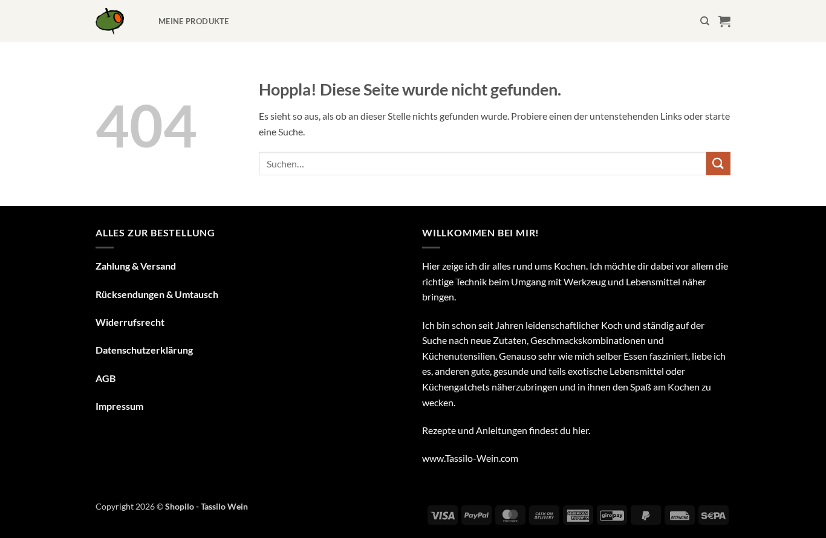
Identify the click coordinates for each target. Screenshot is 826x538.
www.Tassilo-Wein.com (470, 458)
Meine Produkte (193, 21)
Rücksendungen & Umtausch (157, 294)
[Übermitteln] (718, 163)
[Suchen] (704, 21)
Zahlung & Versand (136, 265)
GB (108, 378)
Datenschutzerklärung (144, 349)
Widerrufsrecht (130, 322)
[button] (724, 21)
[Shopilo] (118, 21)
